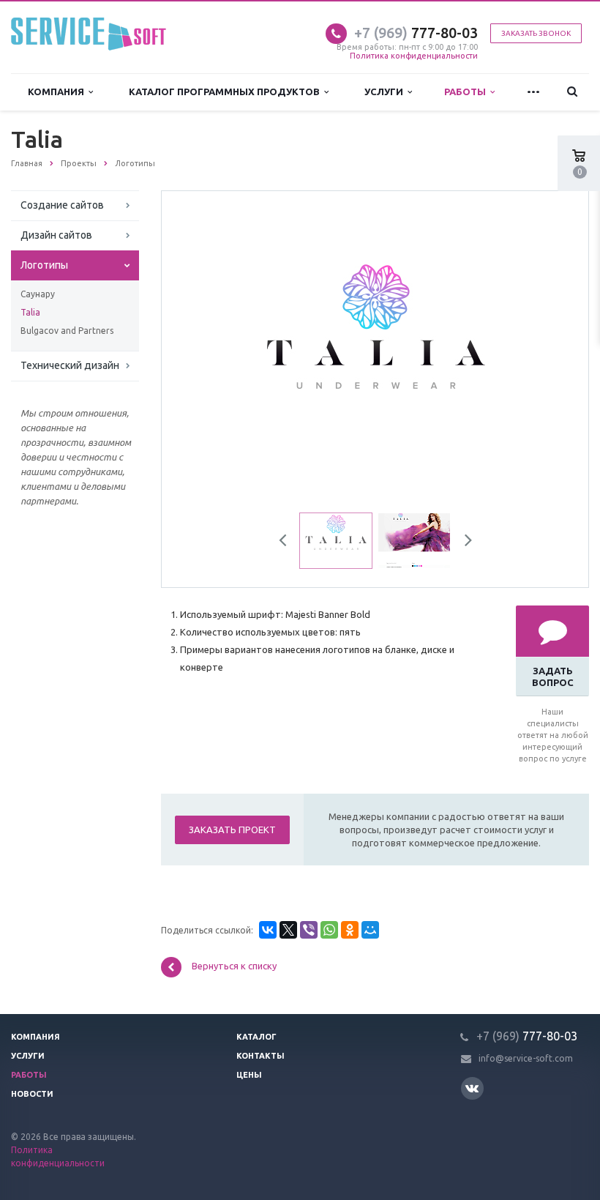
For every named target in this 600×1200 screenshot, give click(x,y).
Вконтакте (472, 1088)
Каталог (256, 1036)
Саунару (37, 294)
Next (546, 354)
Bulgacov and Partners (66, 330)
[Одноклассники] (350, 930)
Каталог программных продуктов (226, 91)
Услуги (386, 91)
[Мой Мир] (370, 930)
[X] (288, 930)
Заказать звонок (536, 33)
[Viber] (309, 930)
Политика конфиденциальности (414, 55)
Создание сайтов (62, 205)
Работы (467, 91)
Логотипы (44, 265)
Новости (32, 1093)
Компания (58, 91)
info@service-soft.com (526, 1058)
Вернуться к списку (234, 966)
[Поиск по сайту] (572, 92)
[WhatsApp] (329, 930)
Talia (30, 312)
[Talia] (375, 355)
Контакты (260, 1055)
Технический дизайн (69, 365)
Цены (249, 1074)
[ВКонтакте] (268, 930)
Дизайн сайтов (56, 235)
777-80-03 (416, 32)
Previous (204, 354)
